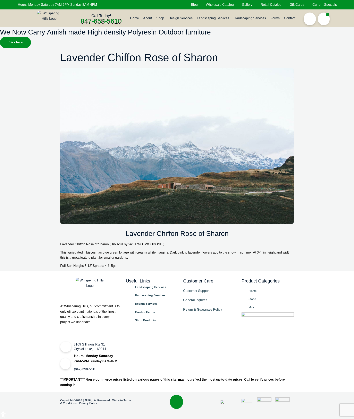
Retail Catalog (271, 4)
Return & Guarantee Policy (202, 309)
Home (134, 18)
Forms (275, 18)
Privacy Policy (88, 403)
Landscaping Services (213, 18)
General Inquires (195, 300)
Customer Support (196, 291)
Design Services (181, 18)
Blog (194, 4)
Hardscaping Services (250, 18)
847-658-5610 (101, 20)
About (147, 18)
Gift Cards (297, 4)
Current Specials (324, 4)
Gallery (247, 4)
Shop (160, 18)
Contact (289, 18)
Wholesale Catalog (220, 4)
